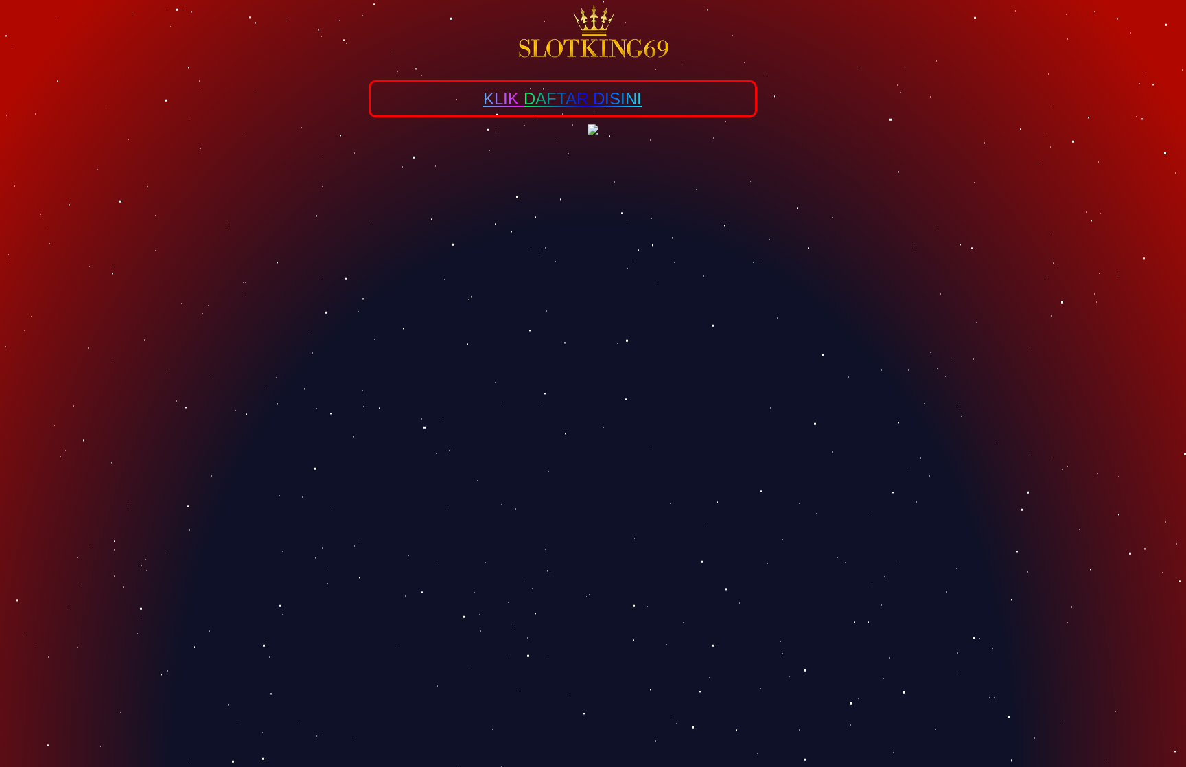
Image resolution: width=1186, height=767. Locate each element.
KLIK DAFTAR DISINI (562, 98)
